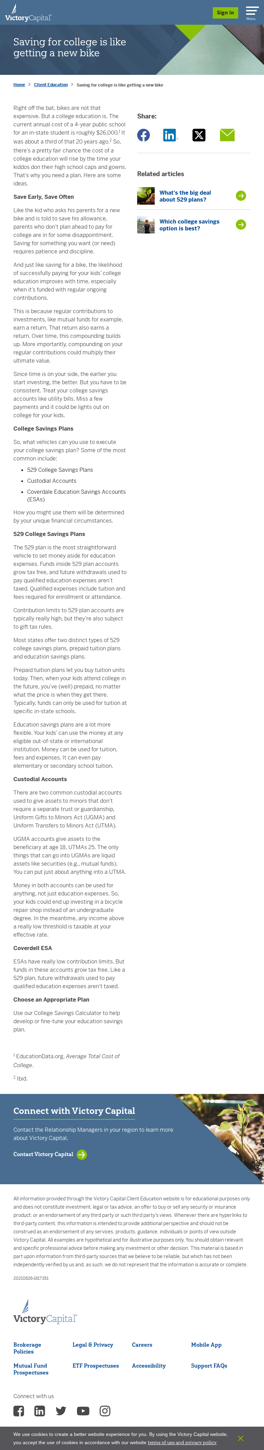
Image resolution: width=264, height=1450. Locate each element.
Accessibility (149, 1365)
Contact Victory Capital (43, 1154)
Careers (142, 1344)
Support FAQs (209, 1365)
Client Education (51, 85)
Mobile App (206, 1344)
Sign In (225, 13)
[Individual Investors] (28, 12)
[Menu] (251, 9)
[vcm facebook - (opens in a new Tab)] (18, 1413)
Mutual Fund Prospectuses (30, 1369)
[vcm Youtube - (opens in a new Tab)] (83, 1413)
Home (19, 85)
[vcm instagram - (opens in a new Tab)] (105, 1413)
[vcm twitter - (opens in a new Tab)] (61, 1413)
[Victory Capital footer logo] (45, 1312)
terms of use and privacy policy (182, 1442)
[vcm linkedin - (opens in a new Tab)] (39, 1413)
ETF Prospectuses (96, 1365)
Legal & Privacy (93, 1344)
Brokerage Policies (27, 1348)
